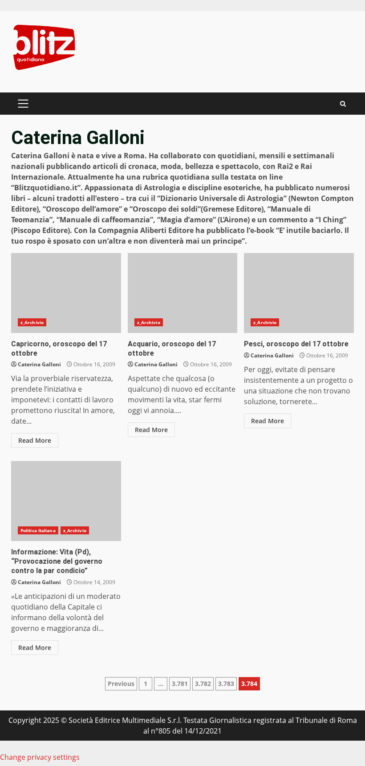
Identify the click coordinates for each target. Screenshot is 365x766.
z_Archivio (32, 322)
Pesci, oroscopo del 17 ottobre (299, 293)
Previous (121, 683)
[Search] (343, 103)
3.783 (226, 683)
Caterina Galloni (39, 364)
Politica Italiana (38, 530)
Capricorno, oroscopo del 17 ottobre (66, 293)
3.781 (180, 683)
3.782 (203, 683)
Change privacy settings (40, 757)
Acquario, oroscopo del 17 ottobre (183, 293)
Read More (34, 440)
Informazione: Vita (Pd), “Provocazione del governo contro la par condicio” (66, 501)
